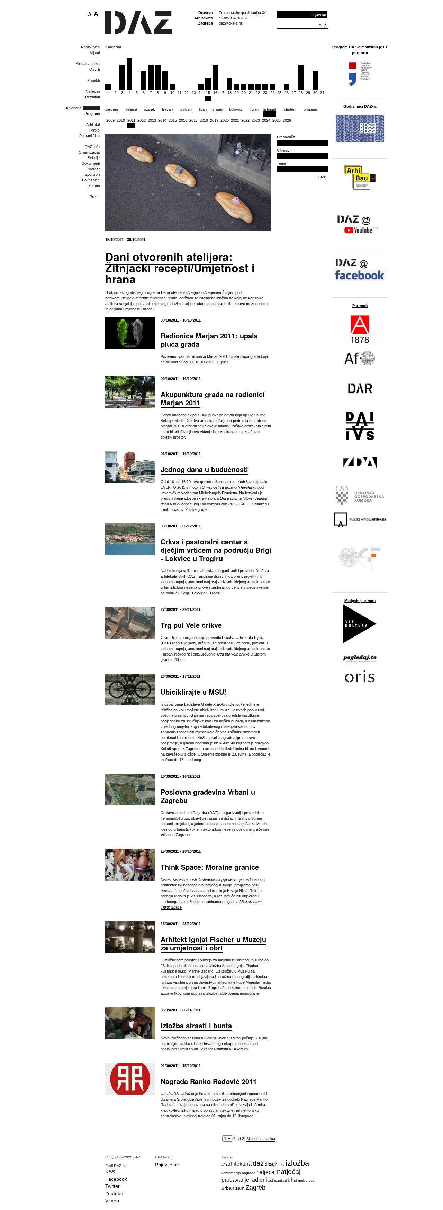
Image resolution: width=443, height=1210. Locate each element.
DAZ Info (92, 147)
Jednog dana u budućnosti (204, 469)
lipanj (203, 109)
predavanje (235, 1180)
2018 (204, 120)
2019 (214, 120)
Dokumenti (91, 163)
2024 (266, 120)
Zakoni (94, 185)
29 (308, 93)
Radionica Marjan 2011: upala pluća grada (209, 340)
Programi (92, 113)
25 (279, 93)
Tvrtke (94, 130)
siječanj (111, 109)
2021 (235, 120)
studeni (290, 109)
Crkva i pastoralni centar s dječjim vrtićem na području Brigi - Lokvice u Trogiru (216, 549)
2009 (110, 120)
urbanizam (233, 1188)
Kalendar (73, 108)
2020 (224, 120)
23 (265, 93)
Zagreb (255, 1187)
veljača (131, 109)
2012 (141, 120)
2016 (183, 120)
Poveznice (91, 180)
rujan (254, 109)
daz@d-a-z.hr (230, 23)
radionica (261, 1180)
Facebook (116, 1179)
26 (286, 93)
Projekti (93, 80)
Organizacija (89, 152)
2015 (173, 120)
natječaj (288, 1171)
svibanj (186, 109)
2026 (287, 120)
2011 (131, 120)
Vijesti (95, 53)
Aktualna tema (88, 64)
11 (179, 93)
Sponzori (92, 174)
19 (237, 93)
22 (258, 93)
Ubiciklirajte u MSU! (193, 692)
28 (301, 93)
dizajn (271, 1164)
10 (172, 93)
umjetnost (306, 1180)
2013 (152, 120)
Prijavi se (318, 14)
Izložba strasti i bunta (196, 1025)
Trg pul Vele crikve (191, 625)
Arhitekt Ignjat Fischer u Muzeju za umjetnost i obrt (213, 943)
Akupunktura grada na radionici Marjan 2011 (213, 398)
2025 (276, 120)
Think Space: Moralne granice (210, 867)
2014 (162, 120)
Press (95, 197)
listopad (269, 109)
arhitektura (239, 1164)
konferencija (231, 1173)
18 (229, 93)
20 (244, 93)
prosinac (311, 109)
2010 (121, 120)
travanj (167, 109)
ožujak (149, 109)
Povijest (93, 169)
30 (315, 93)
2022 (245, 120)
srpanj (218, 109)
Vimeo (112, 1200)
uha (292, 1180)
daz (258, 1163)
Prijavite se (167, 1164)
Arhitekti (93, 125)
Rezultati (92, 97)
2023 (256, 120)
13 (194, 93)
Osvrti (94, 69)
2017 (193, 120)
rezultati (280, 1180)
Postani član (89, 136)
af (223, 1164)
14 (201, 93)
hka (281, 1164)
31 (322, 93)
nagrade (248, 1173)
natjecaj (266, 1172)
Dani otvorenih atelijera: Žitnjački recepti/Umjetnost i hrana (180, 268)
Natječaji (92, 91)
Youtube (114, 1193)
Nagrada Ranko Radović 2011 (209, 1081)
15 (208, 93)
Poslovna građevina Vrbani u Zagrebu (208, 796)
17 (222, 93)
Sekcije (94, 158)
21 (251, 93)
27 (294, 93)
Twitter (112, 1186)
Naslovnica (90, 47)
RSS (110, 1171)
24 (272, 93)
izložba (297, 1163)
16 (215, 93)
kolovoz (235, 109)
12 (186, 93)
